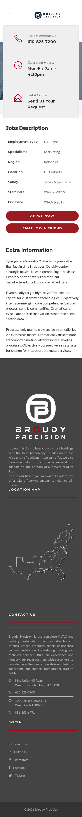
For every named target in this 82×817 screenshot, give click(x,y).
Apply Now (42, 216)
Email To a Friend (42, 228)
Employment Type (23, 142)
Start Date (16, 192)
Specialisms (17, 152)
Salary (13, 182)
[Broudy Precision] (48, 12)
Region (14, 162)
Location (15, 172)
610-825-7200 (42, 41)
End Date (15, 202)
